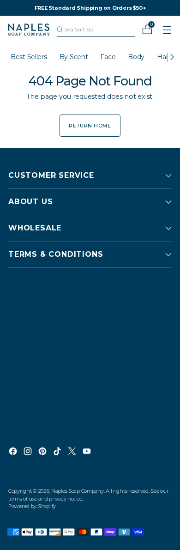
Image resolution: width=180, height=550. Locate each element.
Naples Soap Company (77, 491)
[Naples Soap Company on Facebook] (13, 453)
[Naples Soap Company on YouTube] (87, 453)
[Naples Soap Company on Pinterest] (43, 453)
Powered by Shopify (32, 506)
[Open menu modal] (166, 29)
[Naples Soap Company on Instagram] (28, 453)
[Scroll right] (171, 57)
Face (107, 57)
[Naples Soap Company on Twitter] (72, 453)
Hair (163, 57)
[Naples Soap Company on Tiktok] (58, 453)
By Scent (74, 57)
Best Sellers (29, 57)
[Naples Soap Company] (29, 30)
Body (136, 57)
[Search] (60, 29)
